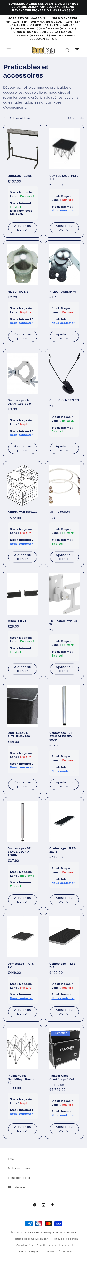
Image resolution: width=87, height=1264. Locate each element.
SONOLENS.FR (30, 1232)
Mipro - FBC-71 (59, 512)
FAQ (11, 1158)
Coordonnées (24, 1245)
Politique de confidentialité (60, 1232)
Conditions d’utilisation (58, 1251)
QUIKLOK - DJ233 (20, 176)
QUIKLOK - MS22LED (64, 400)
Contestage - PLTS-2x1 (62, 965)
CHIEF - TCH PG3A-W (23, 512)
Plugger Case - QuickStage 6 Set (61, 1077)
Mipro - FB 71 (17, 620)
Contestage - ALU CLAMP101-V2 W (20, 402)
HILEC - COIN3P (19, 291)
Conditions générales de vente (55, 1245)
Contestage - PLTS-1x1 (21, 965)
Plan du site (16, 1187)
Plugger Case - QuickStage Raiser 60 (21, 1079)
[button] (8, 50)
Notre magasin (19, 1168)
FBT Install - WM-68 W (63, 622)
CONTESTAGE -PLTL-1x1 (64, 178)
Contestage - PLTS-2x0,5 (62, 850)
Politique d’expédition (65, 1239)
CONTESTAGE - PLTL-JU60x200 (19, 734)
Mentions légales (29, 1251)
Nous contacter (19, 1177)
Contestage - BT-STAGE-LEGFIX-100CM (20, 852)
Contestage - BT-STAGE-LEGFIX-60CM (61, 736)
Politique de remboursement (30, 1239)
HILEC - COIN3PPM (62, 291)
